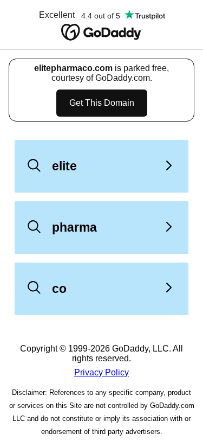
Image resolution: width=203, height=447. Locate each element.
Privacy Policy (101, 372)
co (59, 289)
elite (64, 166)
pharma (74, 227)
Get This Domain (101, 102)
